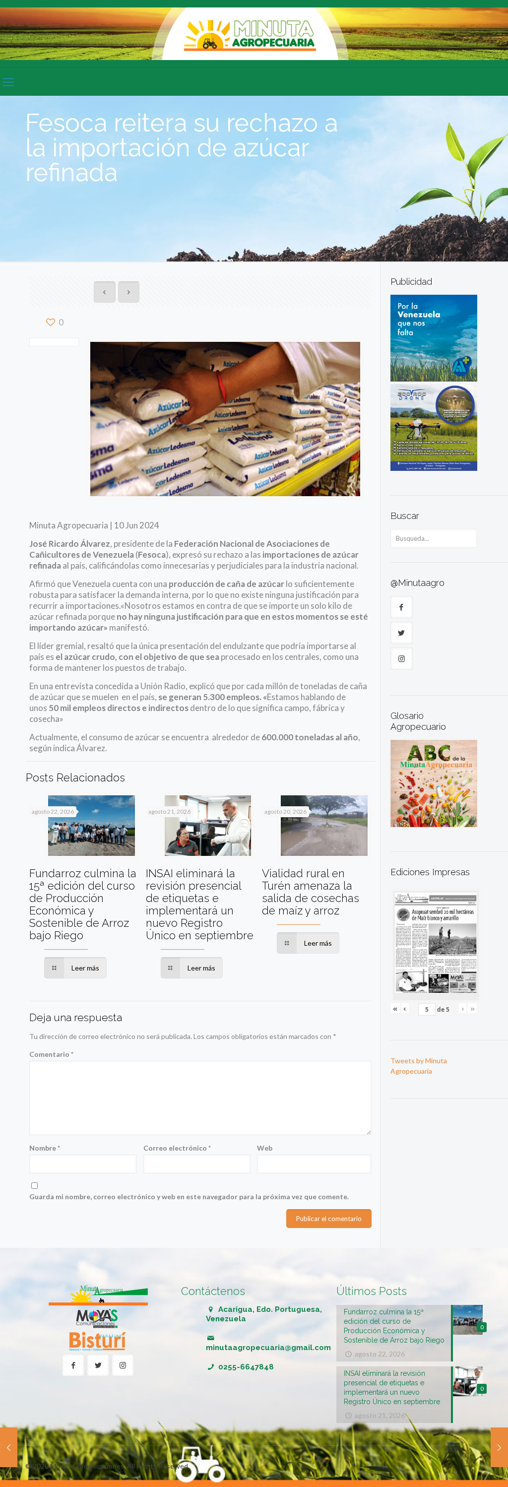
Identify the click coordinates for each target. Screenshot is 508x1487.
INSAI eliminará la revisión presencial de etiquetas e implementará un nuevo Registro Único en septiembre (200, 904)
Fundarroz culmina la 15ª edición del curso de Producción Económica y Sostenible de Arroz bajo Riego (82, 904)
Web (264, 1148)
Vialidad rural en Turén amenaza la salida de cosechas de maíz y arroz (310, 892)
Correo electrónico (177, 1148)
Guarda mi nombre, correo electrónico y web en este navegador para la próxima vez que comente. (189, 1196)
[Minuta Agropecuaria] (254, 33)
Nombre (44, 1148)
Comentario (51, 1054)
